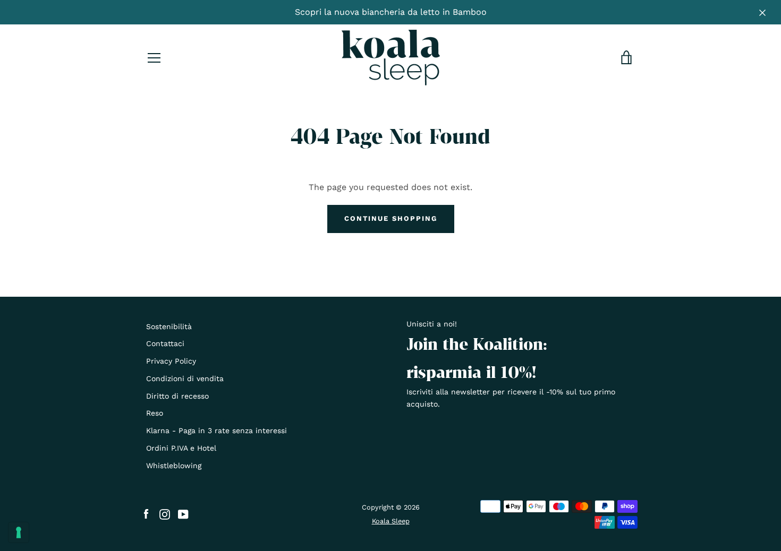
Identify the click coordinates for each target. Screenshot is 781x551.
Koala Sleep (391, 521)
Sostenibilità (169, 326)
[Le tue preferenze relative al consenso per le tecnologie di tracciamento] (19, 532)
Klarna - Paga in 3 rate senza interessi (216, 430)
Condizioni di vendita (185, 378)
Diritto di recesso (177, 396)
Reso (154, 413)
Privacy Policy (171, 361)
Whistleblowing (173, 465)
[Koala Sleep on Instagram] (164, 514)
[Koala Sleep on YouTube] (183, 514)
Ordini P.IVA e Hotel (181, 448)
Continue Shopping (390, 218)
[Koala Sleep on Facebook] (146, 514)
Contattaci (165, 343)
